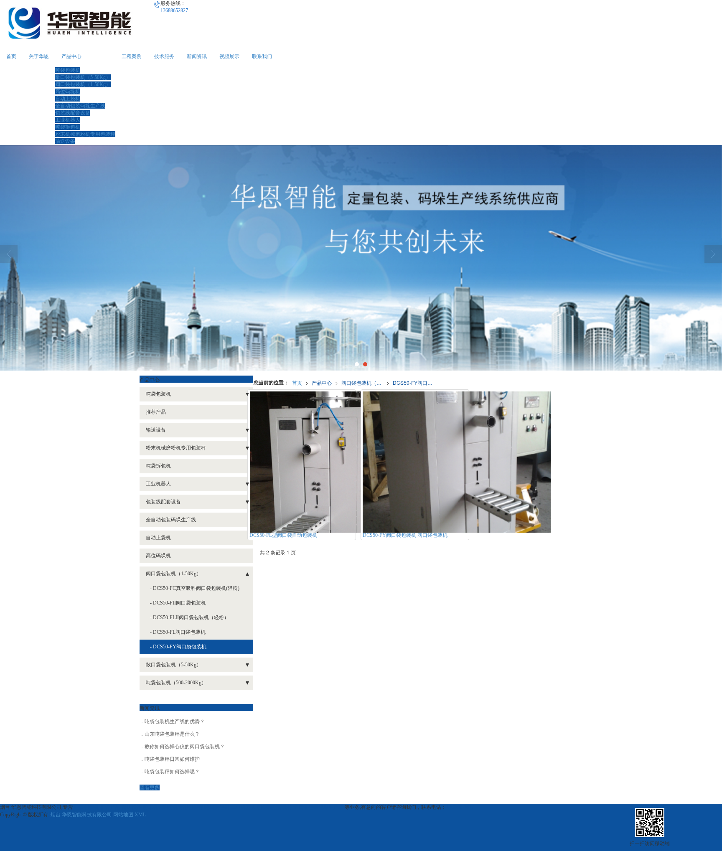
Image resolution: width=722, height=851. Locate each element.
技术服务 (164, 56)
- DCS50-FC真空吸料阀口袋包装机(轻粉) (194, 588)
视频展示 (229, 56)
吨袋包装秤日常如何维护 (172, 759)
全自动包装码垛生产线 (80, 106)
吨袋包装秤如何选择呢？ (172, 772)
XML (140, 815)
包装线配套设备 (72, 113)
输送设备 (65, 141)
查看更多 (150, 787)
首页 (11, 56)
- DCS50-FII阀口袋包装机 (178, 603)
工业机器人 (67, 120)
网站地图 (123, 815)
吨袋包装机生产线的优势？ (175, 721)
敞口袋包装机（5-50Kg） (83, 77)
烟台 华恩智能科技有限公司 (81, 815)
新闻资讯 (197, 56)
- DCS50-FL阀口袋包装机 (178, 632)
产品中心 (71, 56)
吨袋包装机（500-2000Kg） (176, 683)
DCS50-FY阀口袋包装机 (415, 382)
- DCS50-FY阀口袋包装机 (178, 647)
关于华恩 (39, 56)
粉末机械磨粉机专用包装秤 (85, 134)
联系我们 (262, 56)
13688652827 (460, 807)
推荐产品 (156, 412)
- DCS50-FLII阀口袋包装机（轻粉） (189, 617)
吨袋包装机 (67, 70)
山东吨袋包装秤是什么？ (172, 734)
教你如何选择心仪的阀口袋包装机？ (185, 746)
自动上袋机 (67, 99)
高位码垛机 (67, 91)
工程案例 (132, 56)
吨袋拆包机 (67, 127)
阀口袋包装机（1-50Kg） (83, 84)
